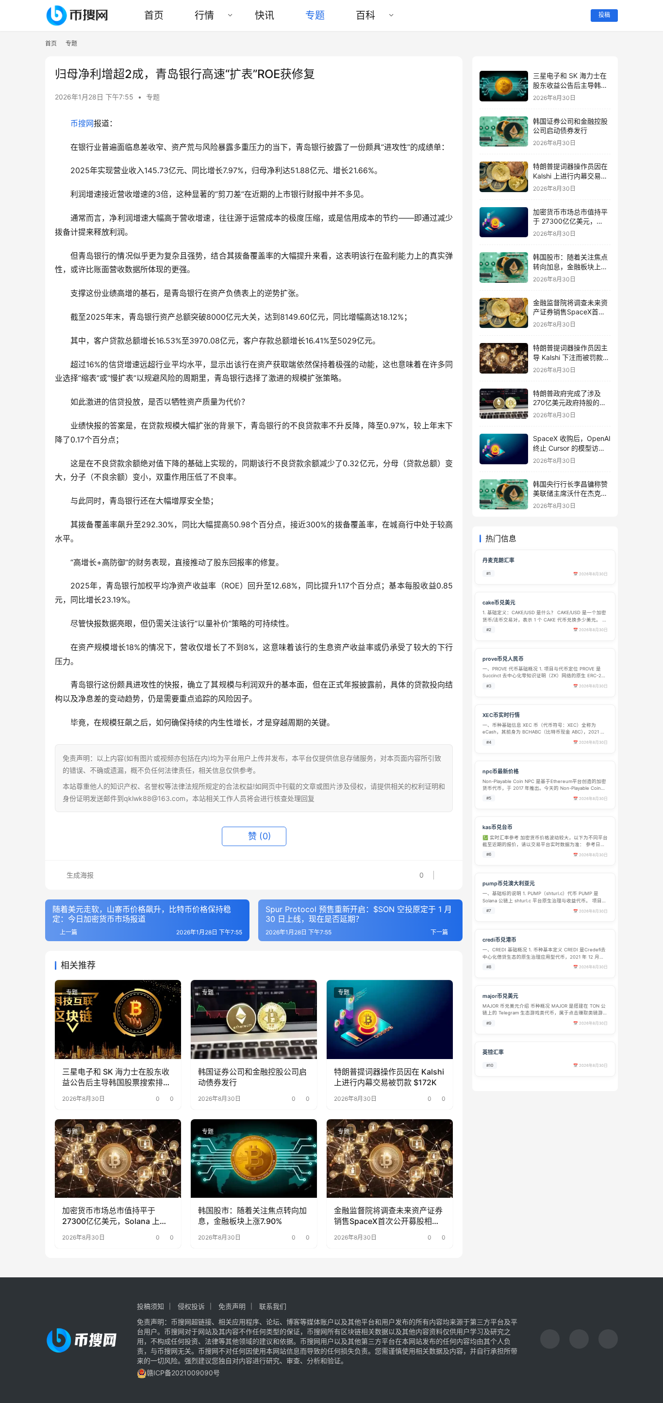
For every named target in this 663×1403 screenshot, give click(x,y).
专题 (315, 15)
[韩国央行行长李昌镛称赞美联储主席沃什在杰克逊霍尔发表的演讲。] (504, 494)
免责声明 (232, 1306)
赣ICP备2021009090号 (183, 1373)
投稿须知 (150, 1306)
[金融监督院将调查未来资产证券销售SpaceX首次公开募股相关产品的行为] (390, 1158)
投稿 (604, 14)
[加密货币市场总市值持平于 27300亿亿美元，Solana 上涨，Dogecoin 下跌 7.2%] (118, 1158)
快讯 (264, 15)
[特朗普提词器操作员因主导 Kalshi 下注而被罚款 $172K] (504, 358)
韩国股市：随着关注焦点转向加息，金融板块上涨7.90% (252, 1216)
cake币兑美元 (498, 603)
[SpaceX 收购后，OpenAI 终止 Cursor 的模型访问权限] (504, 449)
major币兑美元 (500, 996)
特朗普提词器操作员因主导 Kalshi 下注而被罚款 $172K (570, 357)
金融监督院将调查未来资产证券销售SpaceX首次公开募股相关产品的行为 (388, 1216)
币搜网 (82, 123)
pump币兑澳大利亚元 (508, 884)
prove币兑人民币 (503, 659)
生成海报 (79, 875)
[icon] (550, 1340)
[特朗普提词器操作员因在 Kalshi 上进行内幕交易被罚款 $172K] (390, 1019)
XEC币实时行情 (501, 715)
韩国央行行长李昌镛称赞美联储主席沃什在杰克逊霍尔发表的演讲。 (570, 493)
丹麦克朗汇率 (498, 560)
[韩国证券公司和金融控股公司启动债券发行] (254, 1019)
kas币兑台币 (497, 827)
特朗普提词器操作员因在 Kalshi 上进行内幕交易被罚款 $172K (389, 1077)
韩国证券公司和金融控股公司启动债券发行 (252, 1077)
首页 (154, 15)
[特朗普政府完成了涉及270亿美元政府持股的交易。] (504, 404)
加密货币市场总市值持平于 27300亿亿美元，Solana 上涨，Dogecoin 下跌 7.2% (111, 1216)
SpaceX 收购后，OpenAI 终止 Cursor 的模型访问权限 (572, 447)
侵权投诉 (191, 1306)
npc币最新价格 (500, 771)
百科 (365, 15)
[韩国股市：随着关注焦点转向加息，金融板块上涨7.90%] (254, 1158)
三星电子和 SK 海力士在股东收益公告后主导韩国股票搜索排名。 (115, 1077)
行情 (204, 15)
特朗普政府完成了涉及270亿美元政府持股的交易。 (569, 402)
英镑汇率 (493, 1052)
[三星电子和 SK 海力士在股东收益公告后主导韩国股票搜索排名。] (118, 1019)
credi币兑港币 (499, 940)
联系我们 (272, 1306)
